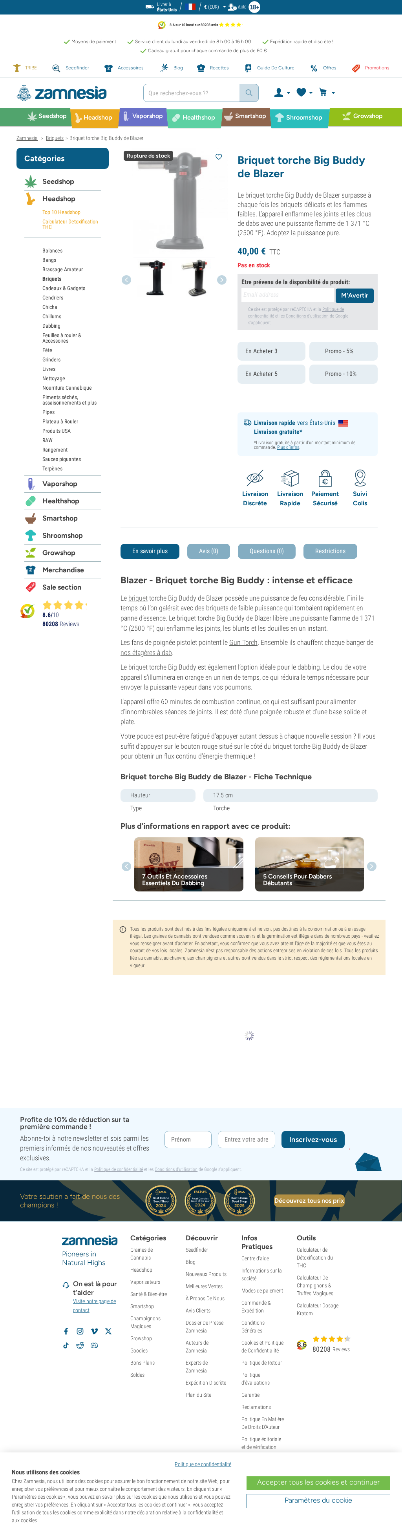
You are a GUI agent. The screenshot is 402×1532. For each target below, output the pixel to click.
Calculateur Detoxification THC (70, 224)
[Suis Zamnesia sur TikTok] (66, 1345)
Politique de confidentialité (118, 1169)
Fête (47, 350)
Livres (48, 369)
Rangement (55, 450)
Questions (267, 551)
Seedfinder (197, 1250)
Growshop (58, 552)
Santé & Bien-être (148, 1294)
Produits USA (56, 431)
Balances (52, 250)
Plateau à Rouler (60, 421)
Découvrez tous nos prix (309, 1200)
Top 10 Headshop (61, 212)
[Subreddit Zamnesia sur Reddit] (80, 1345)
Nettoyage (53, 378)
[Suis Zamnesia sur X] (108, 1331)
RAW (47, 440)
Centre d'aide (255, 1258)
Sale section (61, 587)
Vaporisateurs (145, 1282)
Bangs (49, 260)
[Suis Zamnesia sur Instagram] (80, 1331)
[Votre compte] (281, 93)
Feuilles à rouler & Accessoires (61, 338)
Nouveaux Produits (206, 1274)
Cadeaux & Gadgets (63, 288)
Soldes (137, 1375)
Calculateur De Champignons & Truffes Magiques (315, 1285)
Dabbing (51, 326)
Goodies (139, 1350)
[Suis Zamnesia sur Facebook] (66, 1331)
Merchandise (63, 570)
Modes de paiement (262, 1290)
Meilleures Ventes (204, 1286)
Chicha (49, 307)
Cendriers (52, 297)
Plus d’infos (288, 447)
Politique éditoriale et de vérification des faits (261, 1447)
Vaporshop (59, 483)
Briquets (51, 279)
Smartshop (60, 518)
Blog (191, 1262)
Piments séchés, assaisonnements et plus (69, 400)
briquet (138, 598)
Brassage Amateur (62, 269)
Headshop (58, 198)
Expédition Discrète (206, 1383)
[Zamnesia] (74, 93)
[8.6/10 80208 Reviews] (68, 605)
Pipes (48, 412)
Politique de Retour (261, 1363)
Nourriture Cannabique (67, 388)
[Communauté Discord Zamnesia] (94, 1345)
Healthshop (60, 501)
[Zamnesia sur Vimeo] (94, 1331)
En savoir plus (150, 551)
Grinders (51, 359)
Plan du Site (198, 1395)
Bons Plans (142, 1363)
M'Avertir (354, 295)
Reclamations (256, 1407)
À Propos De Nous (205, 1298)
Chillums (51, 316)
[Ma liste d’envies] (304, 93)
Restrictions (330, 551)
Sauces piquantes (61, 459)
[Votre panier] (328, 93)
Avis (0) (208, 551)
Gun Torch (243, 642)
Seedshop (58, 181)
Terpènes (52, 468)
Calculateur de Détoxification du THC (315, 1258)
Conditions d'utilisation (307, 316)
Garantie (250, 1395)
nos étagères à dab (146, 652)
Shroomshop (62, 535)
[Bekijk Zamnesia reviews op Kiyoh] (27, 610)
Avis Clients (198, 1310)
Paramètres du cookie (318, 1500)
